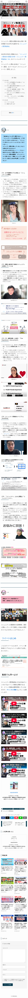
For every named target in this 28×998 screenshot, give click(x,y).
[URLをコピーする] (25, 817)
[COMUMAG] (14, 1)
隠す (13, 112)
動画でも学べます (11, 103)
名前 (4, 964)
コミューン (6, 433)
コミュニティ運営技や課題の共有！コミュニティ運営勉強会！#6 (14, 56)
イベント (18, 150)
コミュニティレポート (7, 11)
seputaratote (14, 842)
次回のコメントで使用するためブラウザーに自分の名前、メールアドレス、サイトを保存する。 (14, 980)
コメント (5, 948)
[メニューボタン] (1, 1)
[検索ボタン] (26, 1)
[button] (3, 817)
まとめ (6, 100)
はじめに (7, 80)
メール (5, 969)
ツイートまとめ (10, 102)
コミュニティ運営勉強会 (17, 11)
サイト (4, 974)
